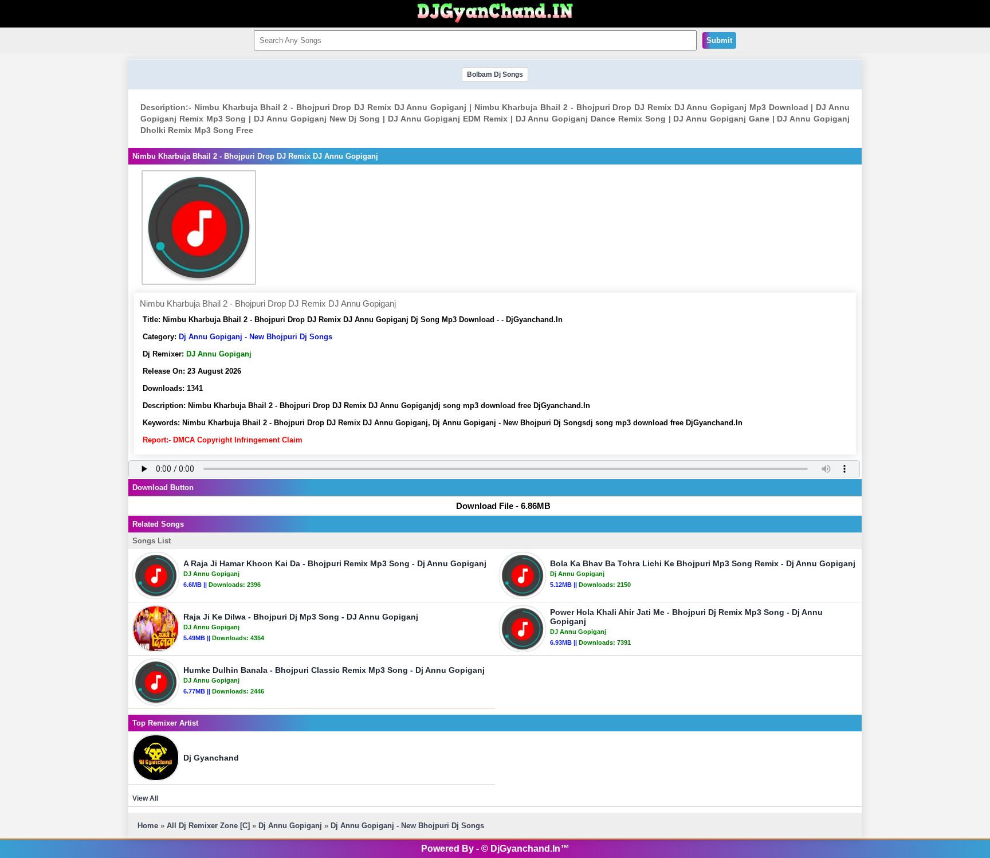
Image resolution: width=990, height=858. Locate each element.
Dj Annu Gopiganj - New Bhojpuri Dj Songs (255, 336)
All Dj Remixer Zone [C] (208, 825)
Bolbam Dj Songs (495, 74)
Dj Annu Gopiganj (290, 825)
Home (148, 825)
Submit (719, 40)
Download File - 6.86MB (503, 506)
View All (145, 798)
